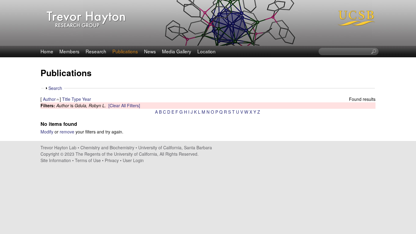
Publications (125, 51)
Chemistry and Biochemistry (107, 147)
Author (49, 99)
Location (206, 51)
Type (76, 99)
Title (66, 99)
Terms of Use (88, 160)
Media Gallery (176, 51)
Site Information (56, 160)
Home (47, 51)
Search (55, 88)
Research (96, 51)
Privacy (112, 160)
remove (67, 132)
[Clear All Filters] (124, 105)
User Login (133, 160)
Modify (47, 132)
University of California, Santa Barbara (175, 147)
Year (86, 99)
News (150, 51)
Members (69, 51)
